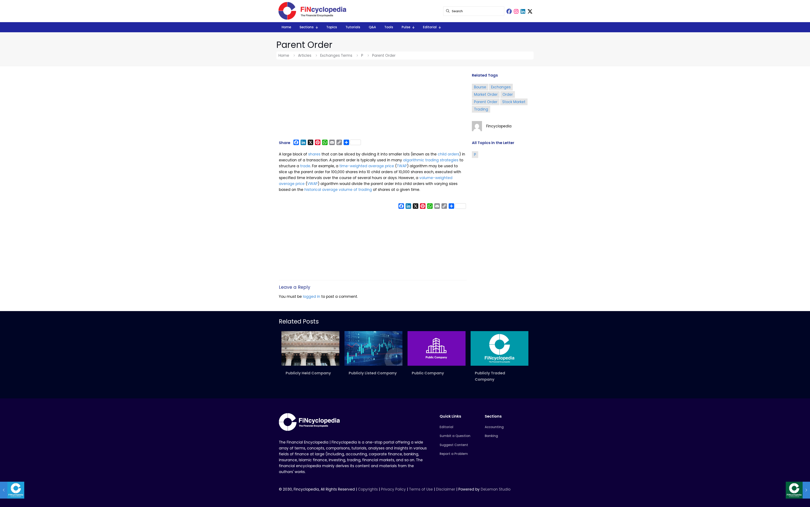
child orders (448, 154)
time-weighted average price (366, 166)
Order (507, 94)
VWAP (312, 183)
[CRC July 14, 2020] (12, 490)
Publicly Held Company (308, 373)
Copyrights (368, 489)
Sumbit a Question (455, 436)
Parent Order (485, 101)
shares (314, 154)
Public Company (428, 373)
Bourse (480, 87)
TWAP (402, 166)
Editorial (446, 427)
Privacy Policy (393, 489)
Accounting (494, 427)
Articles (304, 55)
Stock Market (513, 101)
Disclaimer (445, 489)
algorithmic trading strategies (430, 160)
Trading (481, 109)
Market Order (486, 94)
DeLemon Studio (495, 489)
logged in (311, 296)
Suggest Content (454, 445)
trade (305, 166)
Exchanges (501, 87)
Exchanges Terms (336, 55)
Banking (491, 436)
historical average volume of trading (338, 189)
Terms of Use (421, 489)
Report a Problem (454, 454)
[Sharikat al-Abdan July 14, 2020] (798, 490)
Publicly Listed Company (373, 373)
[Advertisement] (373, 104)
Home (283, 55)
